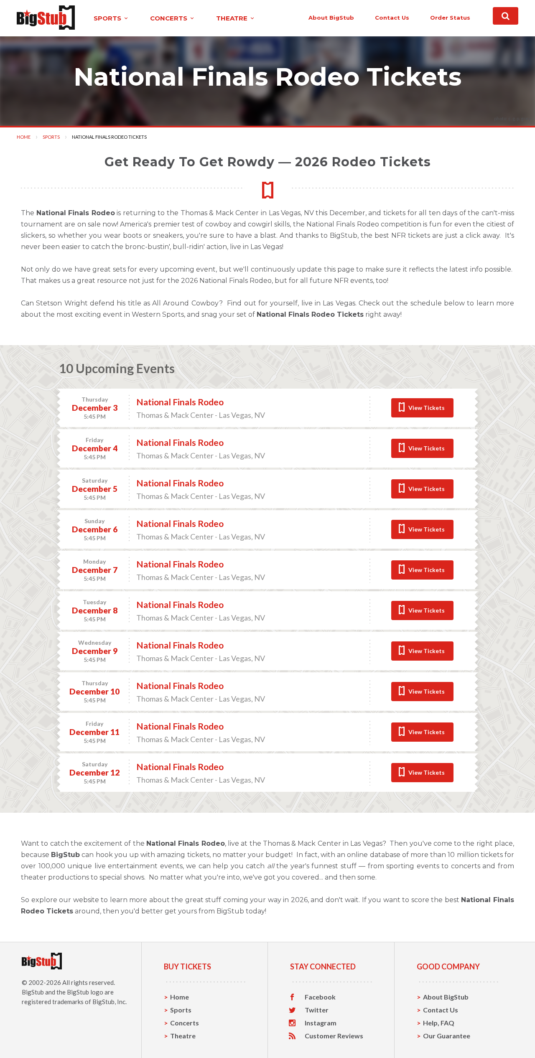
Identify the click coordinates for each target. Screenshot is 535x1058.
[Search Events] (505, 16)
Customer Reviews (334, 1036)
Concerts (184, 1023)
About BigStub (331, 17)
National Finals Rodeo (180, 402)
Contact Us (440, 1010)
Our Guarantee (446, 1036)
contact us (392, 17)
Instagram (320, 1023)
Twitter (317, 1010)
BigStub (33, 992)
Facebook (320, 997)
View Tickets (426, 407)
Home (24, 137)
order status (450, 17)
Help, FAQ (438, 1023)
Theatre (183, 1036)
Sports (51, 137)
